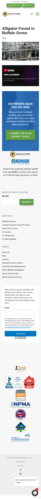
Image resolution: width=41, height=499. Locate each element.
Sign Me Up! (20, 333)
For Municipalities (9, 239)
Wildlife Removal (9, 221)
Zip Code (5, 196)
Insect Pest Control (10, 228)
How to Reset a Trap (10, 273)
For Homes (6, 232)
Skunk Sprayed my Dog (11, 277)
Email (7, 308)
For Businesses (8, 235)
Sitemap (21, 466)
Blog (4, 256)
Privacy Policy (20, 462)
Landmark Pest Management (13, 266)
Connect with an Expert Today (21, 135)
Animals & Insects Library (12, 263)
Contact (5, 259)
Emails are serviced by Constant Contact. (19, 327)
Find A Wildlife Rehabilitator (13, 270)
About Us (6, 252)
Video (4, 38)
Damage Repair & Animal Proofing (16, 225)
